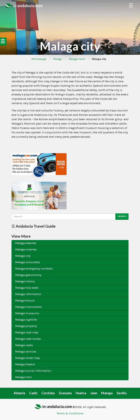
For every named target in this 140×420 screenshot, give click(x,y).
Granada (65, 393)
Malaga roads (24, 345)
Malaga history (25, 281)
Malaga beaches (25, 243)
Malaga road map (26, 332)
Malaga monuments (28, 307)
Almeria (19, 393)
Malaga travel (77, 59)
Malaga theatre (25, 364)
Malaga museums (27, 313)
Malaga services (25, 351)
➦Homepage (38, 59)
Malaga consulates (27, 262)
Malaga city (22, 256)
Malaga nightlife (26, 319)
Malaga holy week (26, 287)
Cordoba (48, 393)
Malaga (57, 59)
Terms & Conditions (70, 413)
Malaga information (28, 294)
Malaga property (26, 326)
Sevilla (122, 393)
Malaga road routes (28, 338)
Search (122, 216)
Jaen (93, 393)
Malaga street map (27, 358)
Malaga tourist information (33, 370)
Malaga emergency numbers (34, 268)
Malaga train (23, 377)
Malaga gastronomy (28, 275)
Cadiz (33, 393)
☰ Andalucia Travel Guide (33, 226)
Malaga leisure (25, 300)
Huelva (81, 393)
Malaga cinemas (26, 249)
